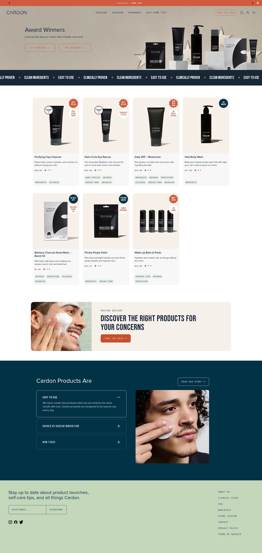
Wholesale (224, 510)
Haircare (118, 12)
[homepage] (36, 12)
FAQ (220, 504)
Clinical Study (228, 498)
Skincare (101, 12)
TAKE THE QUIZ (226, 12)
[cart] (252, 12)
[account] (246, 12)
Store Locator (227, 516)
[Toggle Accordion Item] (118, 397)
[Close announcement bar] (258, 3)
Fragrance (134, 12)
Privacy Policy (228, 528)
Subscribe (56, 510)
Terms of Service (229, 534)
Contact (223, 522)
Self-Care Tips (156, 12)
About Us (224, 491)
